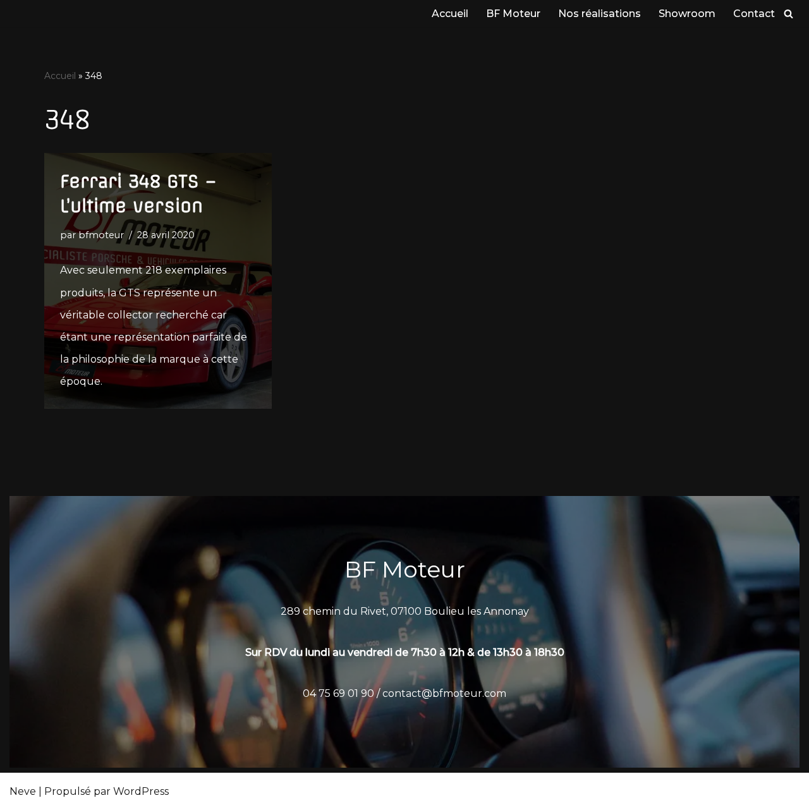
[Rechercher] (788, 13)
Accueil (450, 14)
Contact (754, 14)
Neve (22, 791)
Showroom (687, 14)
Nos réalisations (599, 14)
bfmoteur (101, 235)
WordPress (141, 791)
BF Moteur (513, 14)
